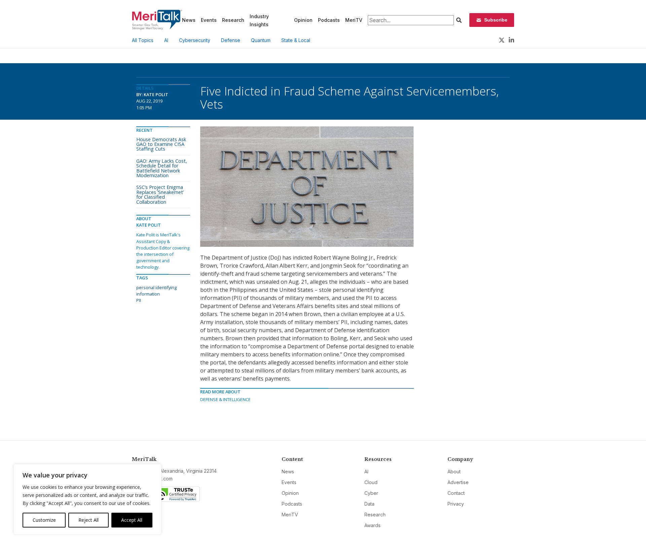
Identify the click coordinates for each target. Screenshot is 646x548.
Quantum (261, 40)
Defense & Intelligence (225, 399)
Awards (372, 525)
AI (166, 40)
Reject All (88, 520)
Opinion (303, 20)
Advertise (458, 482)
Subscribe (495, 20)
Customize (44, 520)
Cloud (371, 482)
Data (369, 504)
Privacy (455, 504)
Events (209, 20)
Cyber (371, 493)
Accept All (131, 520)
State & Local (295, 40)
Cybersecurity (194, 40)
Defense (230, 40)
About (454, 471)
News (188, 20)
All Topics (142, 40)
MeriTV (353, 20)
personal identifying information (156, 290)
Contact (456, 493)
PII (138, 300)
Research (233, 20)
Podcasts (329, 20)
